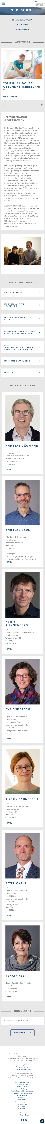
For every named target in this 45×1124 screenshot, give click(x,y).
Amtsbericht (22, 1108)
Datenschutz (24, 1115)
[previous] (3, 103)
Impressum (24, 1113)
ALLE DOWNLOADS (22, 1033)
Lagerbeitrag (22, 1104)
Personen (22, 24)
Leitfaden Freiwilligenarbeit (22, 1093)
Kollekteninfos (22, 1095)
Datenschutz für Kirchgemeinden (22, 1091)
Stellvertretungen (22, 1089)
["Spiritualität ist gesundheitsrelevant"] (22, 64)
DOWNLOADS (22, 29)
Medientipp (22, 1097)
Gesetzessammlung (22, 1082)
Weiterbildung (22, 1100)
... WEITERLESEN (10, 96)
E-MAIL (8, 469)
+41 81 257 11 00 (23, 1067)
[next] (41, 103)
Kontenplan (22, 1106)
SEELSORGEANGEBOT (22, 20)
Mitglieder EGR (22, 1084)
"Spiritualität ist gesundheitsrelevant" (22, 86)
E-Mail (8, 562)
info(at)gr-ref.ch (25, 1069)
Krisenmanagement (22, 1102)
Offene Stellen (22, 1087)
